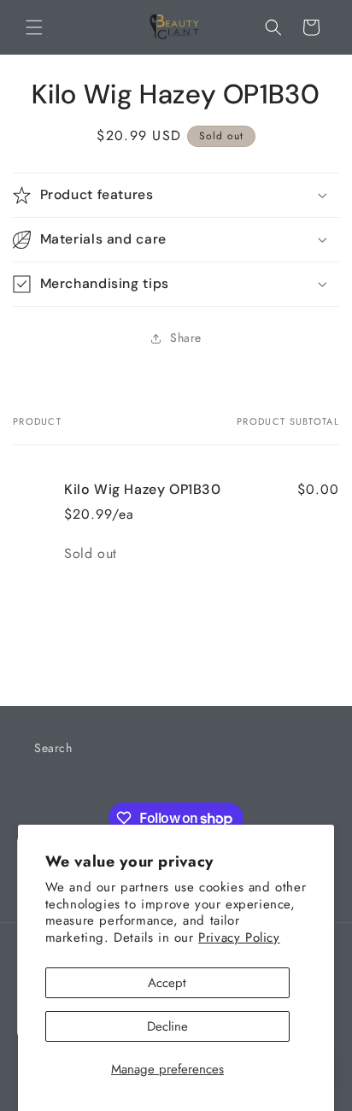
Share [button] (186, 337)
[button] (34, 27)
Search (53, 747)
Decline (167, 1026)
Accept (167, 982)
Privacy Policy (238, 937)
